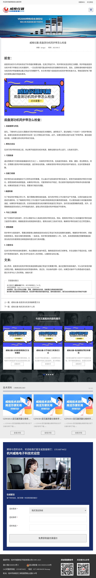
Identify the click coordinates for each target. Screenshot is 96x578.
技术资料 (7, 387)
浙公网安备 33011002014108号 (40, 565)
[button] (44, 374)
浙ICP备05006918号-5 (11, 565)
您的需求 (13, 509)
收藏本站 (82, 2)
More (91, 388)
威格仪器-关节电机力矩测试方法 (22, 335)
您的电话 (13, 526)
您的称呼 (13, 517)
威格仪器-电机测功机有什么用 (23, 307)
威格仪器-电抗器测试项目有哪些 (52, 335)
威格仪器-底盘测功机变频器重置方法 (25, 302)
